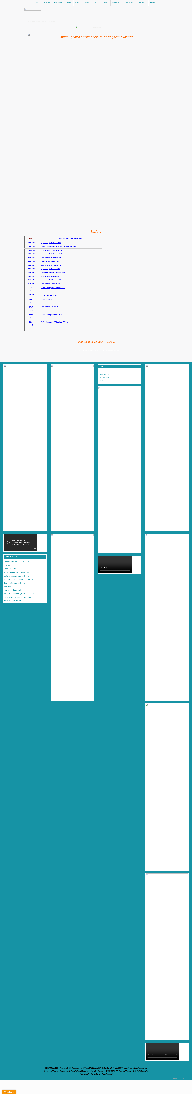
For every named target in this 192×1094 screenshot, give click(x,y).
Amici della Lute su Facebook (16, 572)
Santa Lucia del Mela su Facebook (18, 579)
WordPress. (187, 1078)
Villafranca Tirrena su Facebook (17, 597)
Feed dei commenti (104, 377)
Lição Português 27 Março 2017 (50, 306)
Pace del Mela (10, 569)
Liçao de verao (46, 300)
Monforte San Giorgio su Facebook (19, 593)
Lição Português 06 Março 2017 (53, 288)
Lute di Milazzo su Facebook (16, 576)
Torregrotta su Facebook (14, 583)
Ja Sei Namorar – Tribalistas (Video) (54, 322)
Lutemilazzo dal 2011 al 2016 (16, 562)
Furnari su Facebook (12, 590)
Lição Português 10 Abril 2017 (52, 315)
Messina (7, 586)
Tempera (180, 1078)
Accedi (101, 371)
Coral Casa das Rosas (49, 295)
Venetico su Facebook (13, 600)
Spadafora (8, 565)
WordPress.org (103, 381)
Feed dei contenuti (104, 374)
